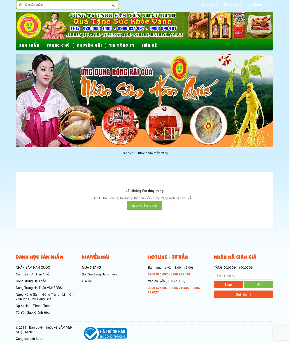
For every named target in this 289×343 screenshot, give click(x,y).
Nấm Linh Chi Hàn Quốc (33, 274)
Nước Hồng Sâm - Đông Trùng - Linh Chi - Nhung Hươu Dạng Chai (45, 296)
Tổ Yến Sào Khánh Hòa (33, 312)
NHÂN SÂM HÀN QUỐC (33, 267)
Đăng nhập (212, 4)
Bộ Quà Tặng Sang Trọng (100, 274)
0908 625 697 (158, 274)
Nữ (258, 284)
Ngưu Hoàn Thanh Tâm (33, 305)
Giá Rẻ (87, 281)
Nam (228, 284)
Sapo (40, 338)
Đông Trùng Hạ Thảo (31, 281)
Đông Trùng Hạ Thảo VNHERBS (39, 287)
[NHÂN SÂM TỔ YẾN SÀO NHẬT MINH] (144, 25)
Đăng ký (233, 4)
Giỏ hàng (255, 4)
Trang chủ (128, 153)
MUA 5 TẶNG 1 (93, 267)
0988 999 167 (181, 274)
